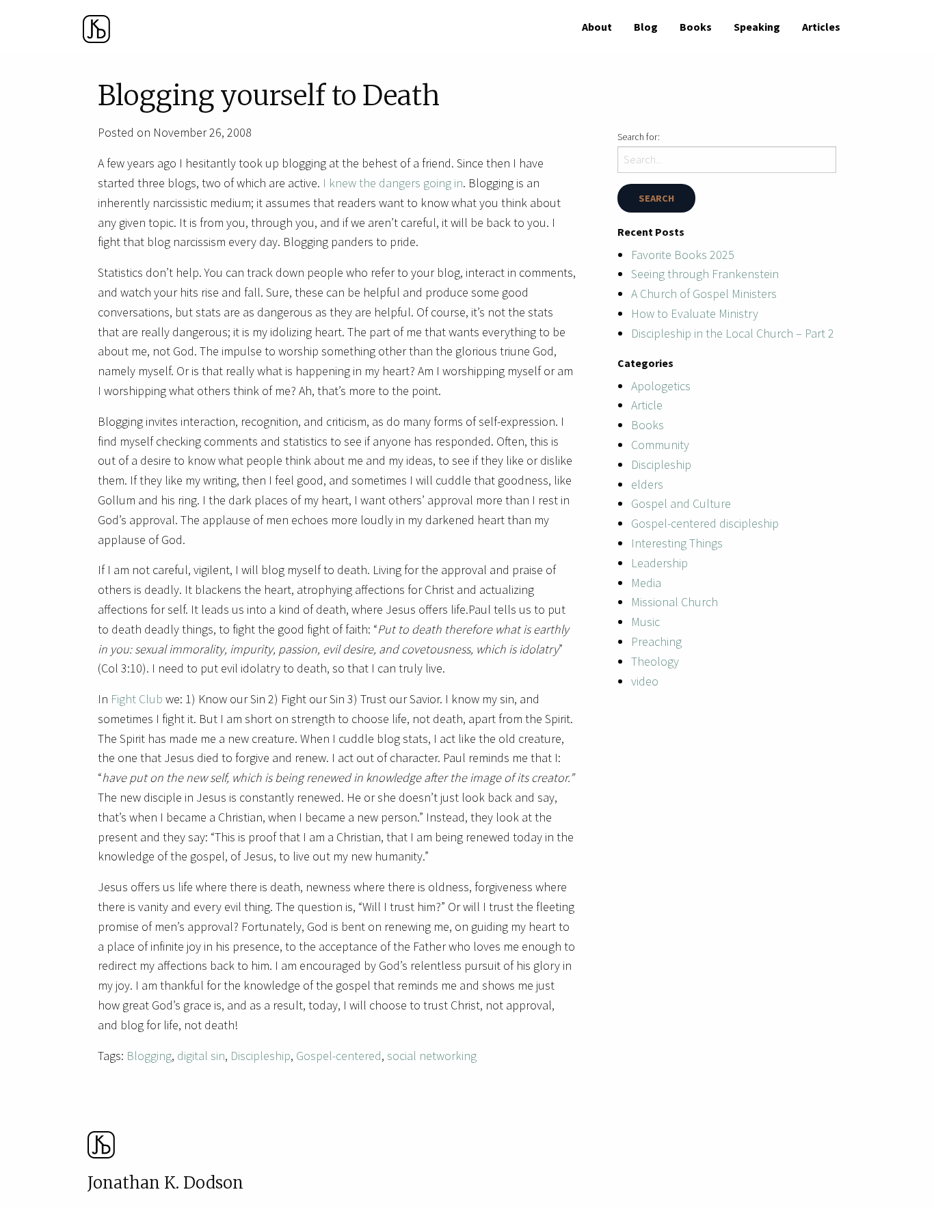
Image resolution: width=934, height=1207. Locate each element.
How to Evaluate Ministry (694, 313)
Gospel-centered (339, 1055)
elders (647, 484)
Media (646, 583)
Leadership (659, 563)
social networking (432, 1055)
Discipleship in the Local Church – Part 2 (732, 333)
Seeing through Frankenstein (705, 274)
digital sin (201, 1055)
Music (645, 621)
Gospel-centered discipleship (705, 523)
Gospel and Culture (681, 503)
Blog (646, 26)
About (597, 26)
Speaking (757, 26)
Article (647, 405)
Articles (821, 26)
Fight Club (137, 699)
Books (696, 26)
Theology (655, 661)
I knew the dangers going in (393, 183)
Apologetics (661, 386)
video (644, 681)
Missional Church (674, 602)
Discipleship (260, 1055)
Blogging (149, 1055)
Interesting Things (677, 543)
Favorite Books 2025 (682, 254)
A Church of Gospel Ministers (704, 293)
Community (660, 444)
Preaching (656, 641)
